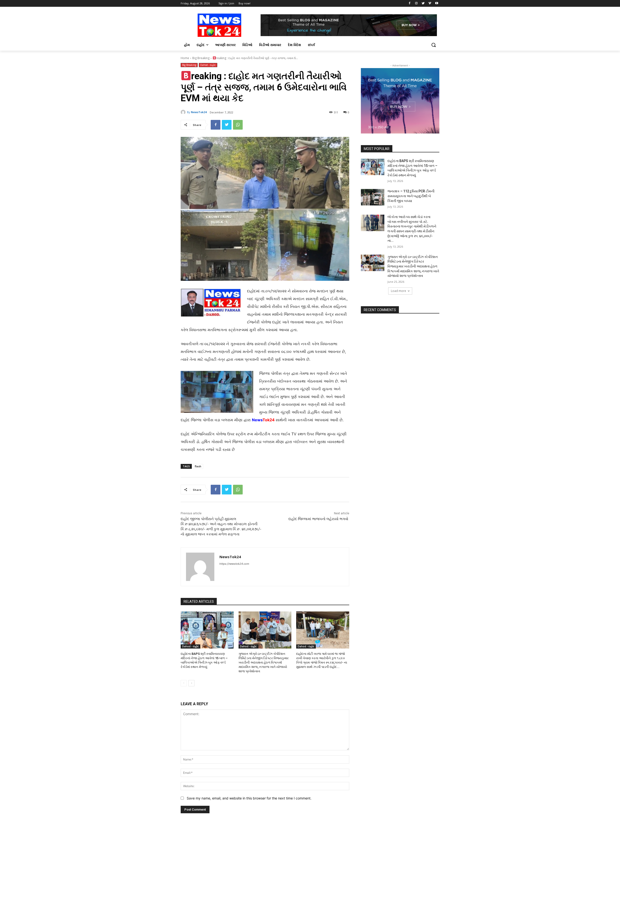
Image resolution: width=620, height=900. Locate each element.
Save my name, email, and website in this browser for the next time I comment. (249, 798)
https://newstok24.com (234, 563)
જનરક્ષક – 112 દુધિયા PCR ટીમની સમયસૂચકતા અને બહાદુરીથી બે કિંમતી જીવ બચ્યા (411, 196)
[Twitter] (423, 3)
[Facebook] (409, 3)
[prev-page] (184, 683)
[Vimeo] (430, 3)
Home (185, 58)
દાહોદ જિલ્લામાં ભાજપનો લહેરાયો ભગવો (318, 519)
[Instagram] (416, 3)
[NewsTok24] (184, 112)
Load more (398, 291)
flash (198, 466)
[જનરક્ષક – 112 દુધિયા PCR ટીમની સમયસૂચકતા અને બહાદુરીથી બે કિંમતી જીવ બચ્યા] (372, 197)
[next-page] (191, 683)
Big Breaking (200, 58)
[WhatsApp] (238, 125)
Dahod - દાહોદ (208, 65)
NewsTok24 (199, 112)
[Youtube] (436, 3)
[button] (433, 45)
